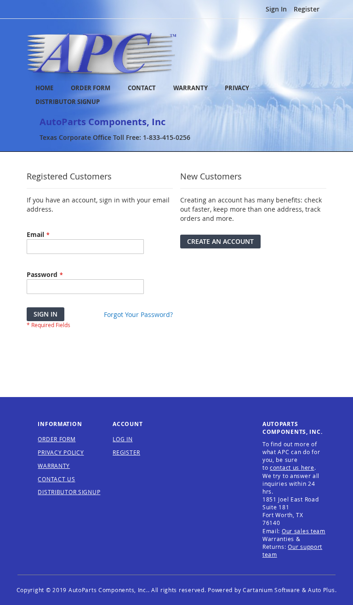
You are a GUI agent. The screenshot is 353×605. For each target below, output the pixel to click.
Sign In (276, 9)
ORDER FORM (90, 88)
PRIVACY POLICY (61, 452)
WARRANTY (190, 88)
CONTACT (142, 88)
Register (306, 9)
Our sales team (303, 531)
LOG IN (122, 439)
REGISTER (126, 452)
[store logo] (101, 54)
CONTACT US (56, 479)
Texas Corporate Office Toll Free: (115, 137)
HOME (44, 88)
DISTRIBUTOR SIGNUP (67, 102)
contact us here (292, 467)
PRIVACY (237, 88)
